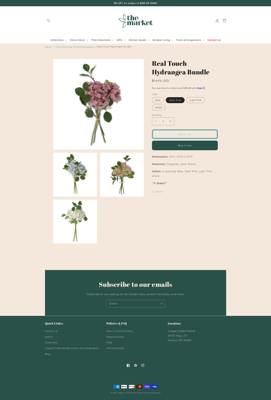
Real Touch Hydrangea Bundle (114, 46)
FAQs (109, 342)
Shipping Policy (115, 336)
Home (48, 46)
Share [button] (159, 191)
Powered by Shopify (151, 393)
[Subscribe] (161, 304)
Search (49, 336)
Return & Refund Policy (119, 331)
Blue (158, 99)
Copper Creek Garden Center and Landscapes (71, 348)
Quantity (156, 115)
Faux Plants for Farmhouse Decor (75, 46)
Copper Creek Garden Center (130, 393)
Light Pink (196, 99)
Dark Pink (175, 99)
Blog (47, 353)
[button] (48, 20)
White (158, 107)
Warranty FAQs (115, 348)
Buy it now (185, 145)
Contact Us (51, 331)
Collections (51, 342)
